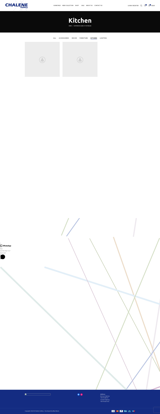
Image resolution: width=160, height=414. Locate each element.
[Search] (141, 5)
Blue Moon (56, 411)
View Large (58, 43)
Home (70, 26)
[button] (80, 256)
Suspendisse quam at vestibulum (82, 26)
